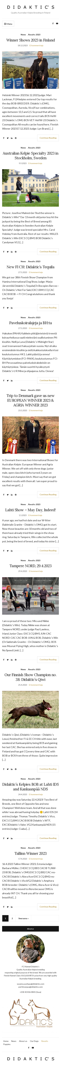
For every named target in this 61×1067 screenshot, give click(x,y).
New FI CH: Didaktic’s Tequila (30, 267)
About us (23, 1041)
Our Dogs (34, 1041)
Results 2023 (34, 34)
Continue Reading (48, 138)
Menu (9, 23)
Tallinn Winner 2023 (30, 853)
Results (44, 1041)
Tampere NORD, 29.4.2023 (30, 565)
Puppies (6, 1044)
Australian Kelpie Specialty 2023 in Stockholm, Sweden (30, 155)
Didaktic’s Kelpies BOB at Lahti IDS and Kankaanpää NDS (30, 786)
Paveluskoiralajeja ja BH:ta (30, 322)
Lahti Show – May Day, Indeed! (30, 510)
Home (6, 1041)
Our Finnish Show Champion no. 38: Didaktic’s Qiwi (30, 677)
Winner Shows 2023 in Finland (30, 40)
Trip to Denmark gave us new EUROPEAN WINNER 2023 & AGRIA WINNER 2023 (30, 400)
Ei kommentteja (36, 45)
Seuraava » (23, 918)
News (23, 34)
